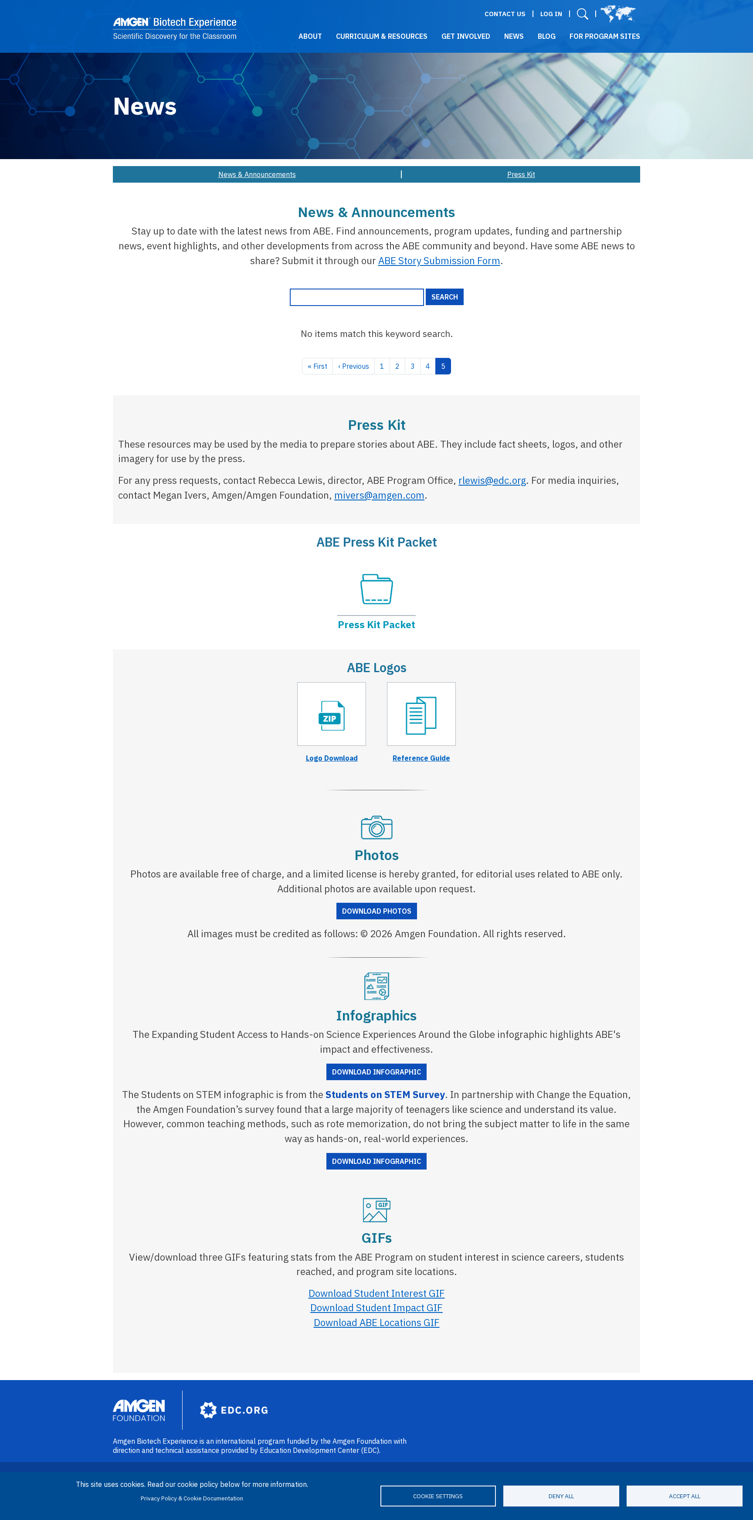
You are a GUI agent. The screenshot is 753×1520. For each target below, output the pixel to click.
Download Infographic (376, 1072)
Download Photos (376, 911)
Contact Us (505, 13)
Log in (551, 13)
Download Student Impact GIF (376, 1307)
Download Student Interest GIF (377, 1293)
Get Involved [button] (465, 36)
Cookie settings (438, 1496)
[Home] (175, 28)
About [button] (310, 36)
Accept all (684, 1496)
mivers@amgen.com (379, 495)
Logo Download (332, 758)
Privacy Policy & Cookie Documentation (192, 1498)
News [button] (514, 36)
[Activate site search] (582, 13)
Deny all (561, 1496)
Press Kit (521, 174)
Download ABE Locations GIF (377, 1322)
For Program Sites (605, 36)
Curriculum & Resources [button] (381, 36)
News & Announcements (257, 174)
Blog (547, 36)
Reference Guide (421, 758)
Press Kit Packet (376, 624)
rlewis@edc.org (492, 480)
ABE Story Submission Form (439, 260)
